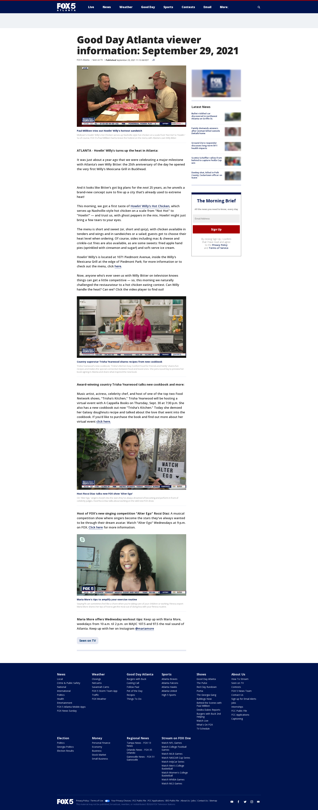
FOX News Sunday (67, 710)
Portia (200, 690)
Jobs (233, 702)
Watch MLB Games (172, 753)
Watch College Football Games (174, 748)
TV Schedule (203, 728)
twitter (245, 801)
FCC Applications (240, 714)
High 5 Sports (169, 694)
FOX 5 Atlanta (83, 60)
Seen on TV (97, 60)
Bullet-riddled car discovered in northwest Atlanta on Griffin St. (204, 116)
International (64, 690)
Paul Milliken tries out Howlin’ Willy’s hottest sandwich (109, 130)
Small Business (100, 758)
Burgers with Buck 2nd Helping (209, 715)
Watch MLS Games (172, 783)
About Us (238, 674)
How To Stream (239, 679)
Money (97, 738)
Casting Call (133, 683)
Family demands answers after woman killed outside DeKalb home (205, 131)
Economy (97, 746)
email (258, 801)
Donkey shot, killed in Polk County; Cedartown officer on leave (206, 175)
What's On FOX (205, 724)
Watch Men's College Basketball (173, 767)
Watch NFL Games (172, 742)
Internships (237, 706)
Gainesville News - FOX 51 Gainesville (141, 758)
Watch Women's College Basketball (175, 774)
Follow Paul (133, 686)
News (61, 674)
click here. (103, 421)
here (118, 266)
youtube (232, 801)
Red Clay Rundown (207, 686)
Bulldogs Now (204, 698)
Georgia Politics (65, 746)
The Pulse (202, 683)
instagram (251, 801)
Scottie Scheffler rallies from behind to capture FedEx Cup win (206, 160)
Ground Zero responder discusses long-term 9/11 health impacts (204, 146)
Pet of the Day (134, 690)
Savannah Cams (100, 686)
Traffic (95, 694)
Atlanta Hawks (169, 686)
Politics (61, 694)
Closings (96, 679)
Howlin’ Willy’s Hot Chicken (150, 206)
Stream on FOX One (176, 738)
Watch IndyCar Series (173, 761)
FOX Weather (99, 698)
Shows (201, 674)
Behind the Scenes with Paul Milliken (209, 704)
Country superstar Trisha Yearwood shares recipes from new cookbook (119, 361)
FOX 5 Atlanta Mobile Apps (71, 706)
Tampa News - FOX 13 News (139, 744)
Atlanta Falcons (170, 683)
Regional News (138, 738)
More (224, 7)
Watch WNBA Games (173, 779)
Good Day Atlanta (140, 674)
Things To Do (134, 698)
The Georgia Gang (206, 694)
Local (60, 679)
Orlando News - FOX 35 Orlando (139, 751)
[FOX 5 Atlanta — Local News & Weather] (68, 7)
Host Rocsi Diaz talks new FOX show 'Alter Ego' (105, 493)
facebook (238, 801)
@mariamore (144, 628)
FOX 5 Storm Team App (104, 690)
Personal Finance (101, 742)
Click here (96, 527)
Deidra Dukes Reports (208, 709)
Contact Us (237, 694)
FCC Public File (239, 710)
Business (97, 750)
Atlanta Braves (169, 679)
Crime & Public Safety (68, 683)
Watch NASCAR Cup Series (176, 757)
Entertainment (64, 702)
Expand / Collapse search (259, 7)
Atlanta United (169, 690)
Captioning (237, 718)
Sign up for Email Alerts (243, 698)
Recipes (131, 694)
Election (63, 738)
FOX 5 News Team (241, 690)
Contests (236, 686)
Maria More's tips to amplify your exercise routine (107, 599)
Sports (166, 674)
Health (60, 698)
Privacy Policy (220, 245)
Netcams (97, 683)
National (61, 686)
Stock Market (99, 754)
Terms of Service (218, 247)
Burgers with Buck (136, 679)
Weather (98, 674)
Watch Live (202, 720)
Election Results (65, 750)
